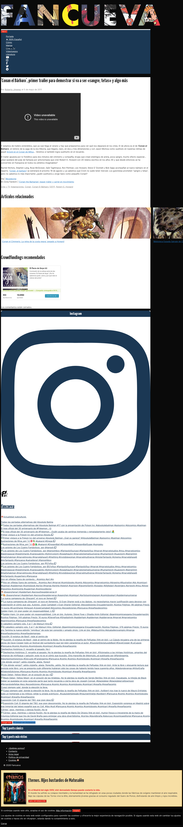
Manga (9, 45)
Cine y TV (10, 48)
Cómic (9, 42)
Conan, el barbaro (18, 171)
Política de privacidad (18, 757)
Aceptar (76, 811)
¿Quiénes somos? (16, 748)
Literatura (10, 54)
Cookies (12, 760)
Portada (10, 36)
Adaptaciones (17, 186)
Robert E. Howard (64, 186)
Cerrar (4, 823)
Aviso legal (13, 754)
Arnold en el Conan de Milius (20, 152)
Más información (64, 810)
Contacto (12, 751)
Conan (28, 186)
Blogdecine (11, 179)
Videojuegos (12, 51)
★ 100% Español (14, 39)
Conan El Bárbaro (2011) (43, 186)
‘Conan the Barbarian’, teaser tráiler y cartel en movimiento (46, 182)
